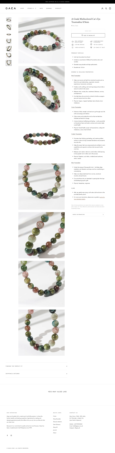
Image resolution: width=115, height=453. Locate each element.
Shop (22, 8)
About (54, 433)
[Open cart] (110, 8)
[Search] (106, 8)
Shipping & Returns (13, 373)
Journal (49, 8)
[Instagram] (11, 435)
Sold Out (88, 31)
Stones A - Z (32, 8)
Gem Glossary (56, 424)
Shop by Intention (57, 422)
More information (79, 214)
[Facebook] (7, 435)
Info (41, 8)
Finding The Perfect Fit (14, 366)
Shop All (55, 427)
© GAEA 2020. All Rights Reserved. (18, 448)
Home (54, 416)
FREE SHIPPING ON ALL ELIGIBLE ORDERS (57, 1)
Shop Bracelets (57, 419)
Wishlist (58, 8)
